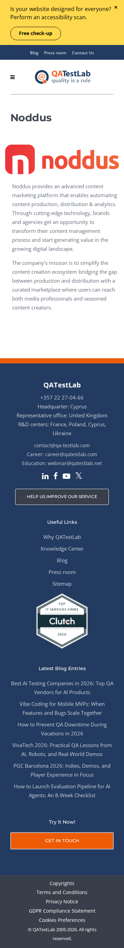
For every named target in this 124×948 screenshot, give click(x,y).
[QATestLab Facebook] (55, 476)
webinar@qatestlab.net (75, 463)
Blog (34, 53)
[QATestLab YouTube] (66, 476)
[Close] (115, 7)
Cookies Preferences (62, 920)
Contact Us (83, 53)
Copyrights (62, 884)
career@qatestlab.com (71, 454)
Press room (55, 53)
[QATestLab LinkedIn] (45, 476)
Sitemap (62, 583)
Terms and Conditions (62, 892)
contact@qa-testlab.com (62, 445)
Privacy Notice (62, 902)
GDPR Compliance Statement (62, 911)
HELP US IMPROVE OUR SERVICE (62, 496)
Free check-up (35, 33)
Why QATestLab (62, 536)
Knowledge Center (62, 548)
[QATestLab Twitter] (78, 476)
